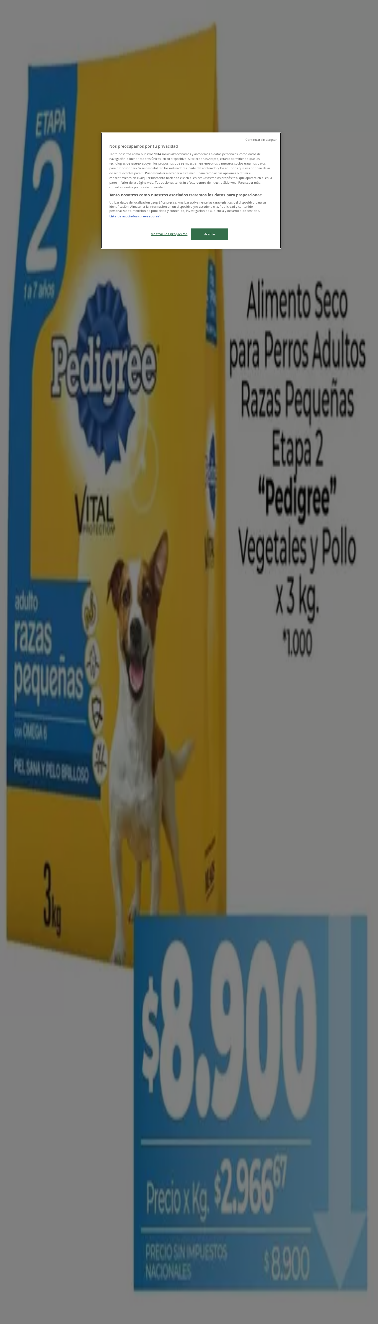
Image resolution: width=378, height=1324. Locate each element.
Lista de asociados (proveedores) (134, 216)
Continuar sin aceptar (261, 140)
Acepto (209, 234)
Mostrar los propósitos (169, 234)
